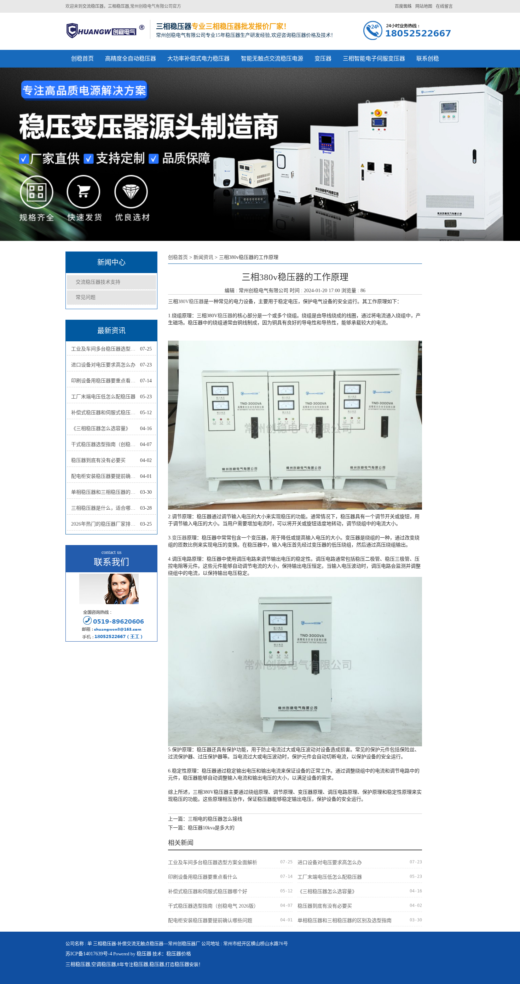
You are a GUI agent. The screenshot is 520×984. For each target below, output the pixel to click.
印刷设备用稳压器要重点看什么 (105, 380)
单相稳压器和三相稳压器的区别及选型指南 (105, 492)
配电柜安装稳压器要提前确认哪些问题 (105, 476)
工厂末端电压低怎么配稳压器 (103, 396)
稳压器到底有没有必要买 (98, 460)
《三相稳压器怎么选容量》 (101, 428)
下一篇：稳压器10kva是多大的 (201, 827)
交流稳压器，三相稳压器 (105, 6)
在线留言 (444, 6)
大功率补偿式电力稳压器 (198, 59)
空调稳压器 (103, 964)
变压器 (322, 59)
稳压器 (225, 315)
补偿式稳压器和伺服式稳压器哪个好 (105, 412)
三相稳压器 (77, 964)
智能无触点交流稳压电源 (272, 59)
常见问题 (86, 297)
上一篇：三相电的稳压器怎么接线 (205, 819)
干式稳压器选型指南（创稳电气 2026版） (105, 444)
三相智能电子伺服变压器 (374, 59)
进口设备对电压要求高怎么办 (103, 364)
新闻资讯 (203, 257)
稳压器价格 (178, 953)
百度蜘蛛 (403, 6)
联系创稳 (427, 59)
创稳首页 (82, 59)
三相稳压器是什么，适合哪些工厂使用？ (105, 508)
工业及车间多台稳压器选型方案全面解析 (105, 349)
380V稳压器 (191, 301)
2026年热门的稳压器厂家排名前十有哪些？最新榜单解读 (105, 524)
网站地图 (423, 6)
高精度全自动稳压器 (130, 59)
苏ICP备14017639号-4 (88, 953)
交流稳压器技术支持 (98, 282)
